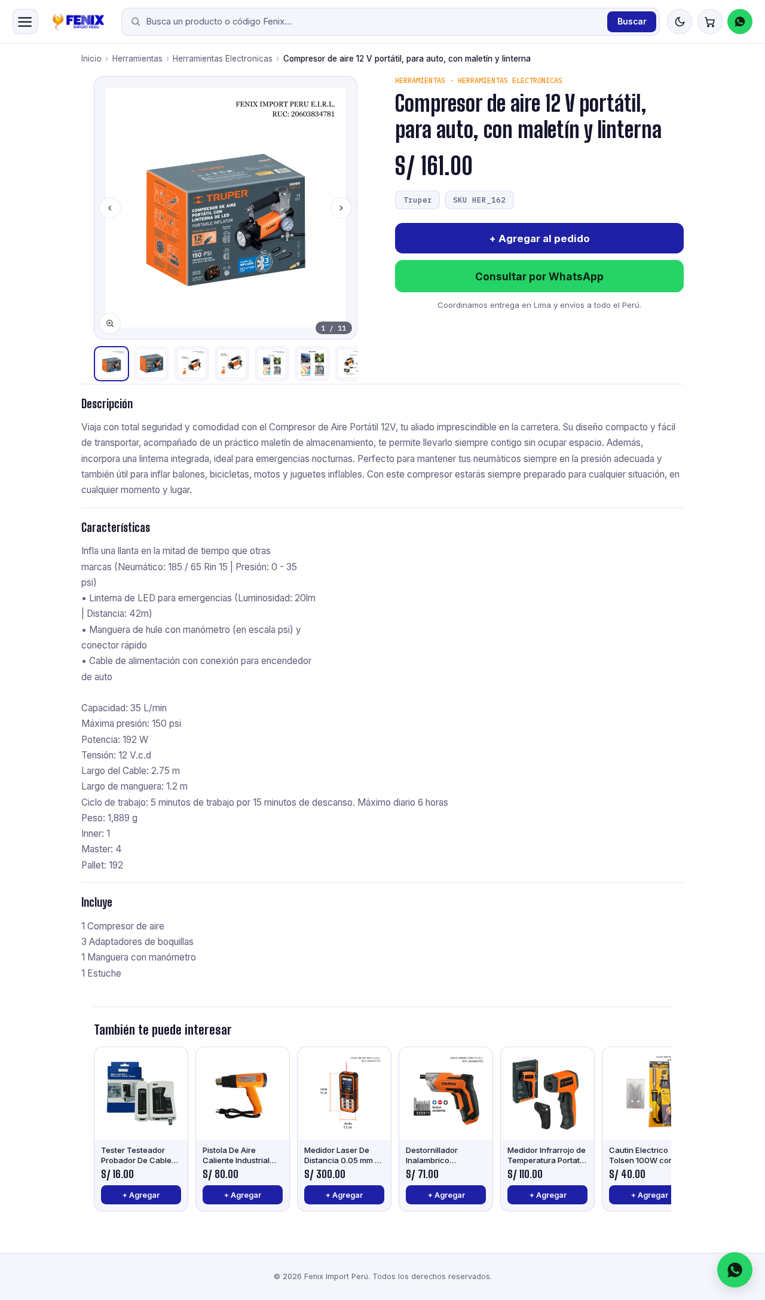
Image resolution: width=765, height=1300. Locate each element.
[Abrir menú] (25, 21)
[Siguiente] (341, 208)
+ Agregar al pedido (539, 238)
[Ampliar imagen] (110, 323)
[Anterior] (110, 208)
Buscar (632, 21)
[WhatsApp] (739, 21)
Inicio (91, 58)
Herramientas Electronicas (223, 58)
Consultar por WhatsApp (539, 276)
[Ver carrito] (710, 21)
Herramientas (137, 58)
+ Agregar (141, 1195)
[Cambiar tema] (679, 21)
